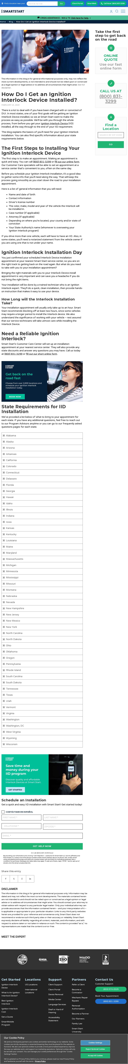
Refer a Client (78, 984)
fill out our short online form (41, 354)
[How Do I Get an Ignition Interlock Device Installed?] (45, 52)
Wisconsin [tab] (11, 744)
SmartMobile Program (8, 1023)
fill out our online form (67, 161)
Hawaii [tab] (10, 497)
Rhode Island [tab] (13, 670)
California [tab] (11, 460)
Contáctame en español (19, 812)
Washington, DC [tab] (15, 725)
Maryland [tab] (11, 553)
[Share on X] (14, 878)
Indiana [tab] (10, 515)
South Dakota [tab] (14, 682)
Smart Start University (77, 1030)
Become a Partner (80, 1013)
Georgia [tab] (10, 491)
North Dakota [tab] (14, 639)
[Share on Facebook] (6, 878)
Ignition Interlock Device (54, 123)
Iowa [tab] (9, 522)
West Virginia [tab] (13, 732)
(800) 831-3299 (118, 3)
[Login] (111, 11)
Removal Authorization (78, 1007)
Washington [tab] (12, 719)
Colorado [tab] (11, 466)
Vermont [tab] (11, 707)
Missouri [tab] (11, 583)
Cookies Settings (95, 1043)
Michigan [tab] (11, 565)
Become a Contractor (77, 991)
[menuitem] (111, 11)
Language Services (57, 1004)
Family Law (77, 1023)
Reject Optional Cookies (95, 1049)
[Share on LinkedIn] (30, 878)
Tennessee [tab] (12, 688)
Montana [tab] (11, 590)
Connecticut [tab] (12, 472)
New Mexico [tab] (13, 620)
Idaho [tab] (9, 503)
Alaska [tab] (10, 441)
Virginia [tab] (10, 713)
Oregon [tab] (10, 658)
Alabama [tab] (11, 435)
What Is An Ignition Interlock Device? (11, 994)
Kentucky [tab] (11, 534)
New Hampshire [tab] (15, 608)
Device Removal (55, 994)
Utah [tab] (9, 701)
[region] (64, 1049)
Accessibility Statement (54, 1019)
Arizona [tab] (10, 447)
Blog (11, 22)
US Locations (31, 984)
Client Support (55, 984)
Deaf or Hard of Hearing (55, 1011)
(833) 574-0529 (110, 989)
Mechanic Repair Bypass (80, 999)
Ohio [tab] (8, 645)
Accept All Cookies (95, 1056)
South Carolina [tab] (14, 676)
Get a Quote (7, 1017)
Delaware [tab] (11, 478)
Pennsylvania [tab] (13, 664)
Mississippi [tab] (12, 577)
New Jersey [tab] (12, 614)
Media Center (54, 999)
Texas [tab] (9, 695)
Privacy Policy (40, 1061)
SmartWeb (91, 3)
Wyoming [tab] (11, 738)
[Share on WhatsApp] (22, 878)
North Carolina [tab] (14, 633)
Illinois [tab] (9, 509)
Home (3, 22)
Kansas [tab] (10, 528)
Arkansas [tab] (11, 454)
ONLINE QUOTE (111, 58)
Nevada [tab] (10, 602)
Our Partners (78, 1018)
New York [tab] (11, 627)
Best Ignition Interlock (7, 1002)
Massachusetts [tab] (14, 559)
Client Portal (77, 3)
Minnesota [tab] (12, 571)
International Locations (31, 991)
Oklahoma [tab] (11, 651)
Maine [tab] (9, 546)
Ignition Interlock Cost (10, 1010)
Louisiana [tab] (11, 540)
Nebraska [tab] (11, 596)
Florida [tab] (10, 485)
